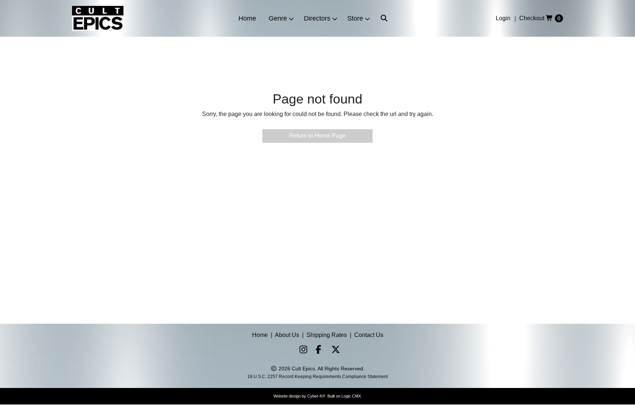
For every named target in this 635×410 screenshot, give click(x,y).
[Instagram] (300, 351)
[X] (332, 351)
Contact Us (368, 335)
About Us (287, 335)
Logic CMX (351, 396)
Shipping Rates (326, 335)
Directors (317, 18)
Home (247, 18)
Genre (278, 18)
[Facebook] (316, 351)
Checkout (531, 18)
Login (503, 18)
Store (355, 18)
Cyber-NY (316, 396)
